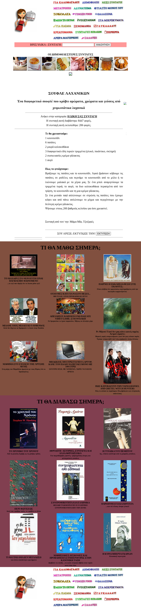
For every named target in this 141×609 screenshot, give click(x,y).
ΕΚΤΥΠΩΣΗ (103, 233)
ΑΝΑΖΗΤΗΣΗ (103, 45)
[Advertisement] (69, 82)
